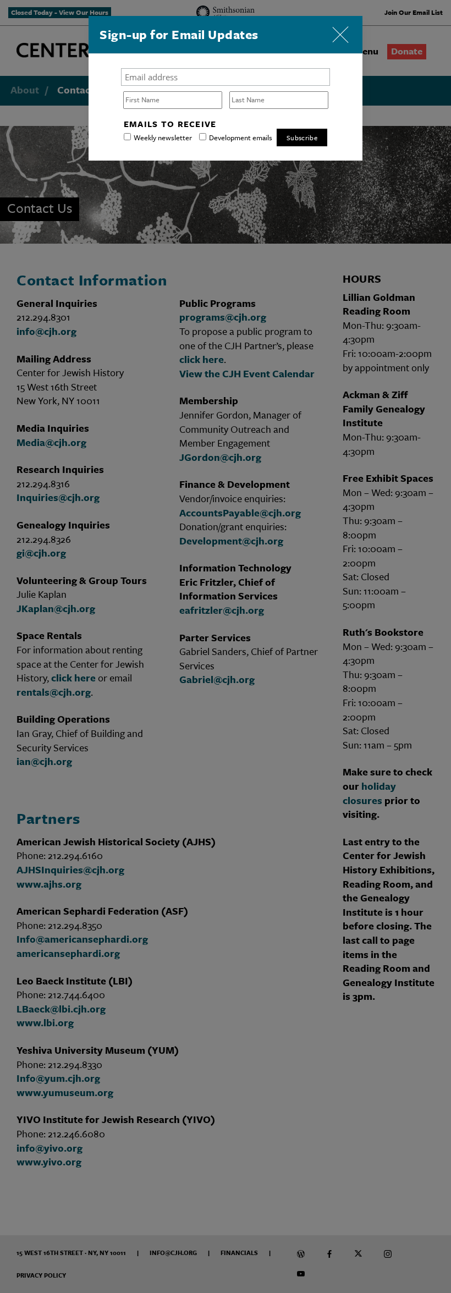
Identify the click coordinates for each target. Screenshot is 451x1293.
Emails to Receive (170, 124)
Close (340, 32)
